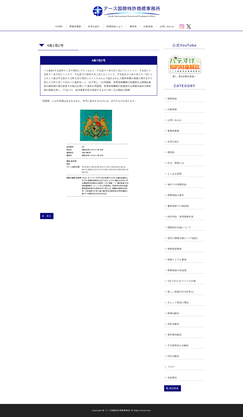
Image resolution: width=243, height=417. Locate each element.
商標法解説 (173, 313)
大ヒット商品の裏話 (178, 302)
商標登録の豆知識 (176, 270)
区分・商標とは (175, 163)
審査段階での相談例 (178, 205)
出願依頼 (148, 26)
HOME (59, 26)
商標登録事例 (174, 248)
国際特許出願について (179, 227)
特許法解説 (173, 356)
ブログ (171, 366)
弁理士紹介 (94, 26)
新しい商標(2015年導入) (180, 291)
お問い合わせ (167, 26)
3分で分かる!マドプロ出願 (181, 280)
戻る (48, 215)
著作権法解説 (174, 334)
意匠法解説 (173, 323)
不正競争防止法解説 (178, 345)
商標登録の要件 (175, 195)
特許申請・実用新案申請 (180, 216)
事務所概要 (75, 26)
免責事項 (172, 377)
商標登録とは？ (114, 26)
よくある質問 (174, 173)
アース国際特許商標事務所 (131, 8)
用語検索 (173, 388)
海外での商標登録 (176, 184)
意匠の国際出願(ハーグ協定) (182, 238)
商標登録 (172, 98)
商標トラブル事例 (176, 259)
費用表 (133, 26)
